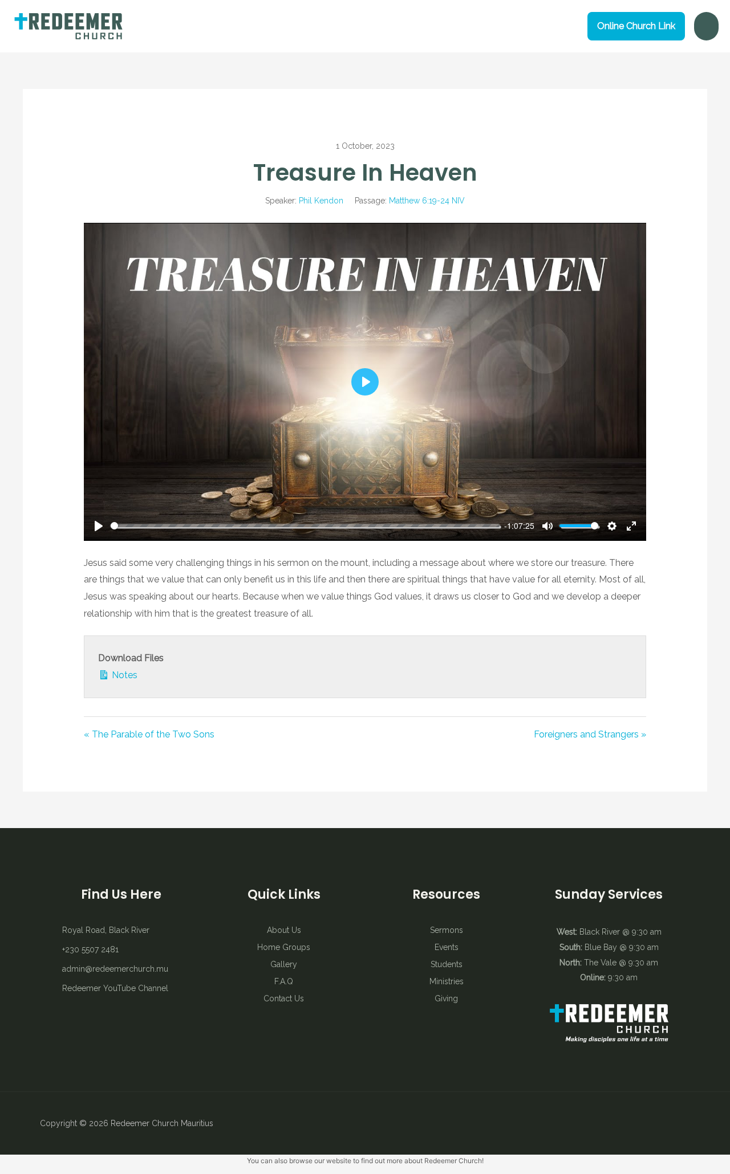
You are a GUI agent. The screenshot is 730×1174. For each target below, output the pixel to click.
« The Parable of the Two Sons (149, 734)
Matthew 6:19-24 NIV (427, 200)
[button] (636, 26)
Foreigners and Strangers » (590, 734)
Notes (123, 675)
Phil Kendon (321, 200)
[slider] (305, 525)
